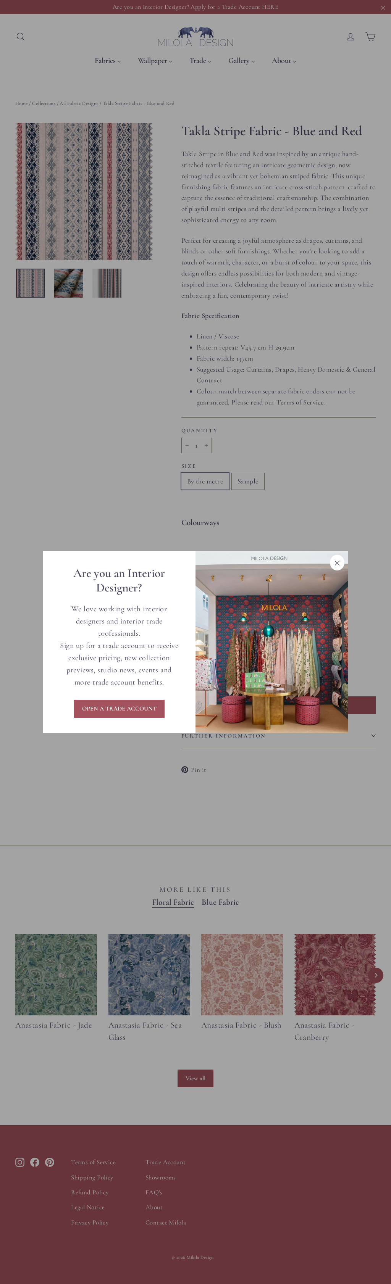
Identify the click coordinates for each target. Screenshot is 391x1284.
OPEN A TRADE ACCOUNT (119, 708)
